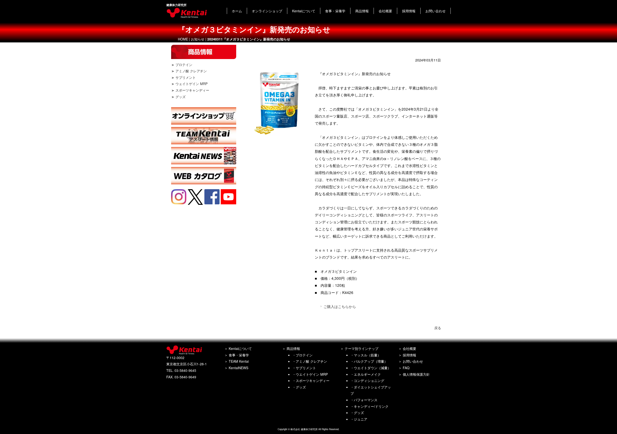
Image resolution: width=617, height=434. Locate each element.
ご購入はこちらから (339, 306)
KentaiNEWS (238, 367)
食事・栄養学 (335, 10)
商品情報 (362, 10)
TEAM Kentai (239, 361)
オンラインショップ (267, 10)
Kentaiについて (303, 10)
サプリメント (185, 77)
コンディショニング (369, 380)
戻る (437, 327)
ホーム (237, 10)
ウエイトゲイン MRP (312, 374)
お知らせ (197, 39)
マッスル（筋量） (367, 355)
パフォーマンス (365, 399)
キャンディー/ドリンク (371, 406)
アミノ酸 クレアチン (191, 70)
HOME (183, 39)
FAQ (406, 367)
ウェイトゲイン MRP (191, 83)
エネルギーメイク (367, 374)
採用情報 (409, 10)
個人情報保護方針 (416, 374)
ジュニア (360, 419)
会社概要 (385, 10)
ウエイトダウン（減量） (372, 367)
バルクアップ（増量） (371, 361)
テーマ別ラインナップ (361, 348)
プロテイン (183, 64)
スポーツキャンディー (192, 90)
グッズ (180, 96)
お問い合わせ (435, 10)
